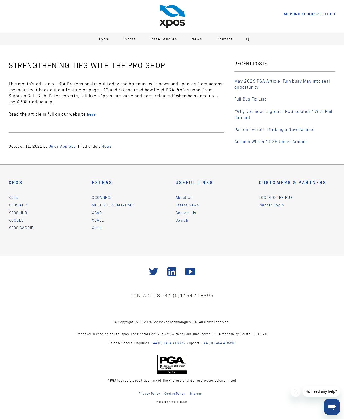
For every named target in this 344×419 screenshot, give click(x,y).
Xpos (103, 39)
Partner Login (271, 205)
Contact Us (186, 213)
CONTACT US (146, 295)
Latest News (187, 205)
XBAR (97, 213)
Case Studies (164, 39)
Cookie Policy (174, 393)
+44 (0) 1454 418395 (168, 343)
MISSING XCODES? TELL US (309, 14)
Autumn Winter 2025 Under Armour (270, 141)
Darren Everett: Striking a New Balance (274, 129)
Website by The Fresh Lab (172, 401)
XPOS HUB (18, 213)
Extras (129, 39)
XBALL (98, 220)
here (91, 114)
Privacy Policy (149, 393)
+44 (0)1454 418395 (188, 295)
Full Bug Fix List (250, 99)
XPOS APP (18, 205)
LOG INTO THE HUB (276, 198)
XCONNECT (102, 198)
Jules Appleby (62, 146)
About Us (184, 198)
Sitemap (195, 393)
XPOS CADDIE (21, 228)
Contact (225, 39)
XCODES (16, 220)
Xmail (97, 228)
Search (182, 220)
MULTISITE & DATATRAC (113, 205)
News (197, 39)
